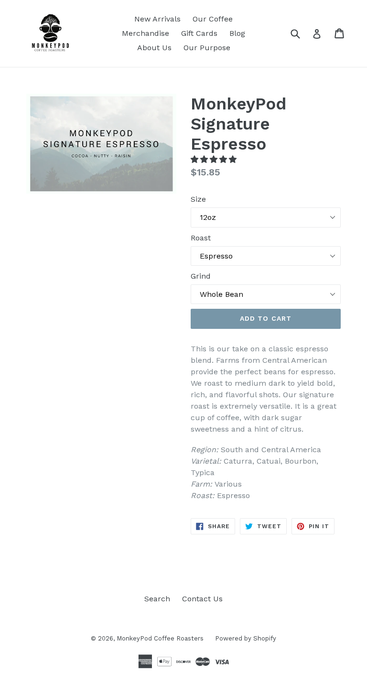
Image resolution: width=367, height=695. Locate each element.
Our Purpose (207, 47)
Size (198, 199)
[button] (215, 159)
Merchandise (145, 33)
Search (157, 598)
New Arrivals (157, 18)
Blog (237, 33)
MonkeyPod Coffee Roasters (161, 638)
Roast (201, 237)
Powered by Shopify (245, 638)
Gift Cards (199, 33)
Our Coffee (213, 18)
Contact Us (202, 598)
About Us (154, 47)
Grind (201, 276)
